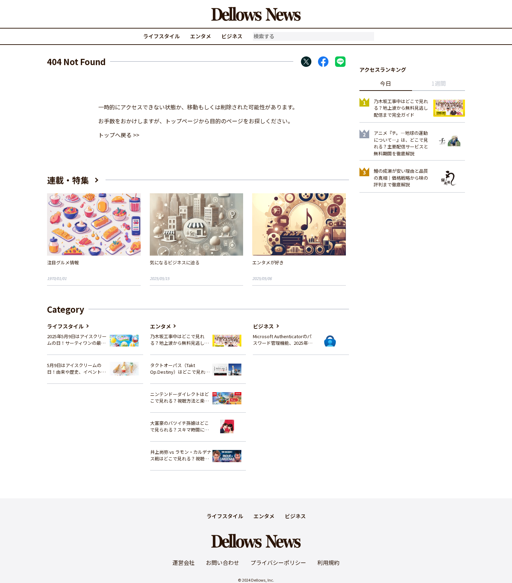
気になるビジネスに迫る (175, 262)
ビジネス (232, 36)
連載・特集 (68, 180)
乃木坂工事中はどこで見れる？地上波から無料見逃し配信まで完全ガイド (179, 340)
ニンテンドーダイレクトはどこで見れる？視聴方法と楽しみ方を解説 (179, 397)
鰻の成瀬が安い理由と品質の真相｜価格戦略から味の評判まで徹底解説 (401, 178)
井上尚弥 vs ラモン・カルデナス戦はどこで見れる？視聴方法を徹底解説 (180, 455)
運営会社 (183, 562)
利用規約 (328, 562)
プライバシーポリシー (278, 562)
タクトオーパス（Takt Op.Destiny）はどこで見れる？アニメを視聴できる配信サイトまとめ (179, 368)
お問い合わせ (222, 562)
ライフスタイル (161, 36)
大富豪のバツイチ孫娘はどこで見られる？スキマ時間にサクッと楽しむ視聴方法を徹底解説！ (179, 426)
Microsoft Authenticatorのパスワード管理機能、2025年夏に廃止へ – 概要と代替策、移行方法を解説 (282, 340)
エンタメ (200, 36)
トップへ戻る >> (118, 135)
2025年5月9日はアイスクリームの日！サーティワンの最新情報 (77, 340)
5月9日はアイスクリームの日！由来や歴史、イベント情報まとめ (76, 368)
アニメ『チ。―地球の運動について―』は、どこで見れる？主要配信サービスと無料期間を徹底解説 (401, 143)
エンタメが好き (268, 262)
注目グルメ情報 (63, 262)
